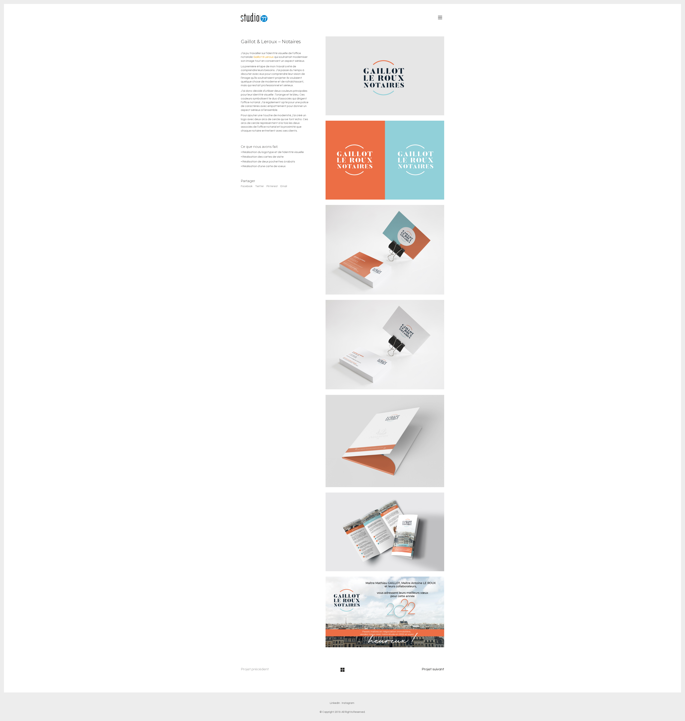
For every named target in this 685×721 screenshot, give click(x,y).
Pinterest (272, 186)
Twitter (259, 186)
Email (283, 186)
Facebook (246, 186)
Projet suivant (433, 669)
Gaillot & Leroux (263, 57)
